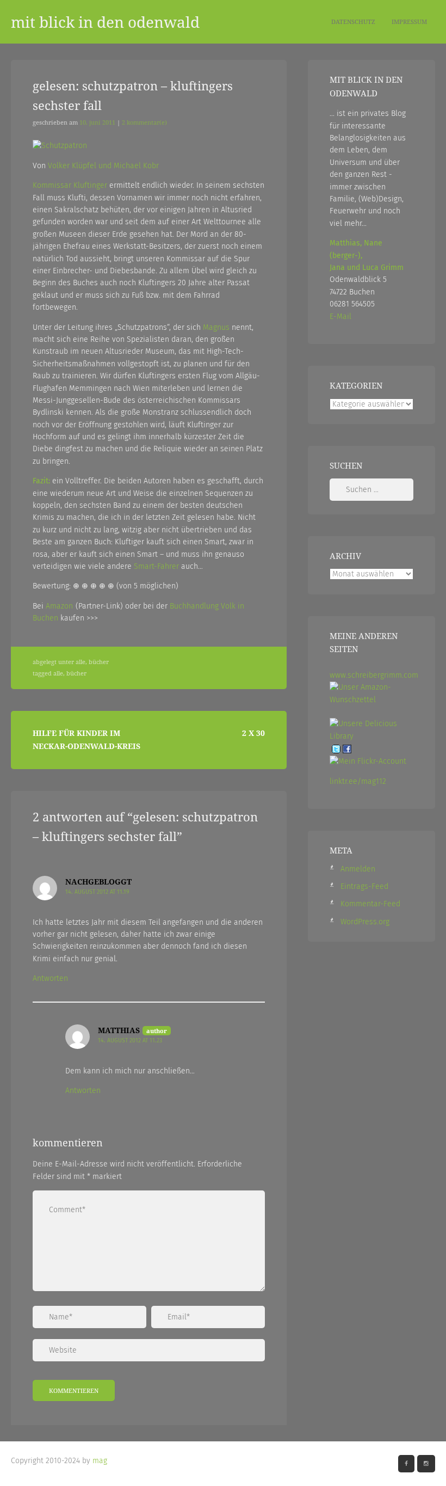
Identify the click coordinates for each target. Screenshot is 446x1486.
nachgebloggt (98, 881)
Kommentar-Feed (370, 903)
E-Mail (340, 316)
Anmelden (357, 869)
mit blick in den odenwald (105, 21)
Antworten (50, 978)
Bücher (99, 662)
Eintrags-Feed (364, 886)
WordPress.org (364, 921)
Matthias (119, 1030)
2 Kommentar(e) (144, 122)
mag (99, 1460)
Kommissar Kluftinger (70, 185)
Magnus (216, 327)
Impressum (409, 21)
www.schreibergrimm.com (374, 675)
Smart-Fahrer (156, 566)
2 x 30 (253, 733)
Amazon (59, 606)
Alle (80, 662)
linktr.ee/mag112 (358, 781)
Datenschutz (353, 21)
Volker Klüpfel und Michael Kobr (103, 165)
